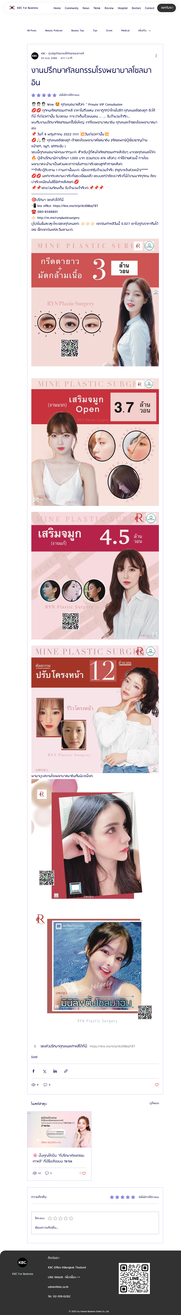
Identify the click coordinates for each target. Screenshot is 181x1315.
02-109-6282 (61, 1296)
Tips (95, 30)
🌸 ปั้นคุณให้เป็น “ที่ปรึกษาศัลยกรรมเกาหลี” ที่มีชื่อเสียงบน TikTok (58, 1158)
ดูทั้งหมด (154, 1103)
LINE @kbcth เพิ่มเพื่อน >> (64, 1277)
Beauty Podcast (53, 30)
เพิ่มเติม (142, 30)
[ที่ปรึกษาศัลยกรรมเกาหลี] (59, 1130)
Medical (125, 30)
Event (109, 30)
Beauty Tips (77, 30)
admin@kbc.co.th (58, 1287)
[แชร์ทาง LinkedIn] (55, 1071)
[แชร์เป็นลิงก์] (66, 1071)
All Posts (31, 30)
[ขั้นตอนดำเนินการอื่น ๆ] (156, 56)
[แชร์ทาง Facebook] (33, 1071)
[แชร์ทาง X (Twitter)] (44, 1071)
